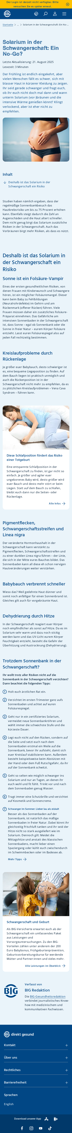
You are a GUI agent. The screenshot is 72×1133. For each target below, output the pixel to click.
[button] (36, 1045)
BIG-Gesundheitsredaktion (47, 996)
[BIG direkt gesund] (7, 13)
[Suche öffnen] (46, 14)
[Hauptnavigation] (64, 14)
